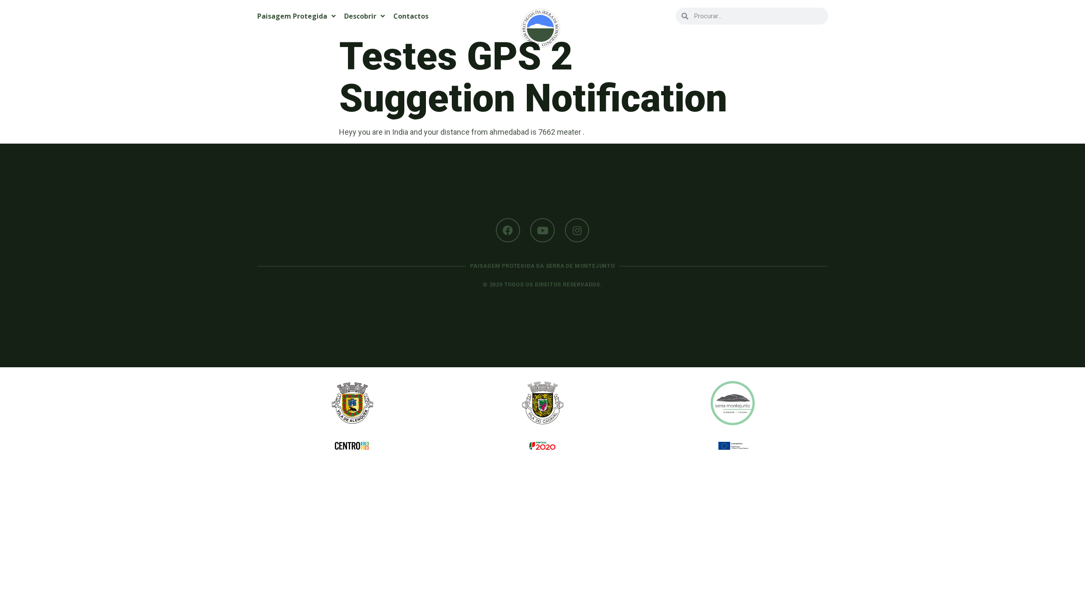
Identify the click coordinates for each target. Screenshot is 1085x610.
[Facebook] (508, 230)
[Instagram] (577, 230)
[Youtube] (542, 230)
